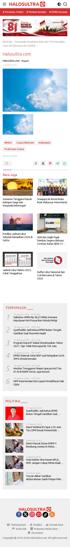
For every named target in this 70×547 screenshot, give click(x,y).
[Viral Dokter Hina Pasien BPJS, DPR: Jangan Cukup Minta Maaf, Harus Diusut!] (14, 462)
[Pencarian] (65, 4)
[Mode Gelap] (59, 4)
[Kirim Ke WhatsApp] (64, 163)
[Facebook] (19, 515)
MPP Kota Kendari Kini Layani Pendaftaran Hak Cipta (38, 383)
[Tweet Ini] (43, 163)
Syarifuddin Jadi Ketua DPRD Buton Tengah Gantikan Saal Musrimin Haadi (37, 332)
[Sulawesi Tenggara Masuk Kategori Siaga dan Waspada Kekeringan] (18, 187)
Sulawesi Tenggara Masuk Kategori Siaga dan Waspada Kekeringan (17, 202)
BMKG (8, 142)
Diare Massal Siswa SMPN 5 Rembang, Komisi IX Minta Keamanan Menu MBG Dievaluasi (44, 445)
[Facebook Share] (36, 163)
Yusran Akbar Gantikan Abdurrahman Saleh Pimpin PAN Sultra (43, 478)
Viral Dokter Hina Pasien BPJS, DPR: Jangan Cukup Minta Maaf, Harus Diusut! (43, 461)
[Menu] (5, 4)
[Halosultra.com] (18, 124)
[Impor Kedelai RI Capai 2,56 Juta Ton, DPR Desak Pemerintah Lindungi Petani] (14, 429)
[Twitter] (25, 515)
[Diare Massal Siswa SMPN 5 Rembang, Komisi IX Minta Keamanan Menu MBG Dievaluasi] (14, 446)
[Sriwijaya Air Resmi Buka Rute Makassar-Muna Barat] (52, 187)
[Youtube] (39, 515)
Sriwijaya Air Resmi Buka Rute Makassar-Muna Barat (52, 201)
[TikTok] (45, 515)
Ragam (25, 61)
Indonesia (44, 142)
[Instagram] (32, 515)
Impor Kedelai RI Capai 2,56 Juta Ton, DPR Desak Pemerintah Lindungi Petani (43, 429)
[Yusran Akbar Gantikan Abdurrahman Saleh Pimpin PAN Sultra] (14, 478)
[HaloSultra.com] (26, 4)
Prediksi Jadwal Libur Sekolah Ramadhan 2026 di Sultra (17, 237)
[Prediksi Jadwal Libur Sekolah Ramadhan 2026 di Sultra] (18, 221)
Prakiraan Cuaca (14, 149)
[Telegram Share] (57, 163)
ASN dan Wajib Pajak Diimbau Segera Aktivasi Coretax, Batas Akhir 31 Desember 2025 (50, 241)
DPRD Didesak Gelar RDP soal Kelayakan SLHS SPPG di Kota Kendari (38, 357)
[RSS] (52, 515)
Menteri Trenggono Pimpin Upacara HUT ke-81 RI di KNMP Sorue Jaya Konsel (37, 370)
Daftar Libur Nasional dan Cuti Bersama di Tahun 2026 (51, 275)
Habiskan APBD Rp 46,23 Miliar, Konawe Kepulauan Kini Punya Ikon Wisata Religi (35, 319)
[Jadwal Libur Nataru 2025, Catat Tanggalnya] (18, 259)
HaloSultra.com (11, 60)
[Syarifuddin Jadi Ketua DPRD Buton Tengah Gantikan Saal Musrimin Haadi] (14, 413)
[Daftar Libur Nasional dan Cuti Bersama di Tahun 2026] (52, 260)
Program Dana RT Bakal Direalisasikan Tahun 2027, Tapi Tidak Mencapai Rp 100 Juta (38, 344)
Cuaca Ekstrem (25, 142)
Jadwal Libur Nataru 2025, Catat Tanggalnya (17, 272)
